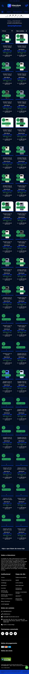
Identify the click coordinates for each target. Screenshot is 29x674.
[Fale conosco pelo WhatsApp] (26, 667)
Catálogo (3, 582)
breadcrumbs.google (14, 22)
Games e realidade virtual (21, 592)
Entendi (25, 671)
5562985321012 (7, 611)
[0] (26, 6)
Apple (9, 11)
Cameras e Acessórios (19, 589)
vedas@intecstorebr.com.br (11, 616)
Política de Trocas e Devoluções (7, 595)
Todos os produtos (21, 577)
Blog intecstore (5, 601)
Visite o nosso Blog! (8, 624)
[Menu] (2, 12)
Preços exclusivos (6, 580)
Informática (19, 582)
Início (9, 20)
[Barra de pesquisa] (2, 6)
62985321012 (6, 614)
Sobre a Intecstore (6, 598)
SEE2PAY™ (4, 585)
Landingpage (5, 604)
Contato (3, 588)
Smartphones (17, 11)
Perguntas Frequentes (19, 599)
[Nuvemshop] (5, 667)
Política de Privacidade (4, 591)
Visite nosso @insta (14, 0)
